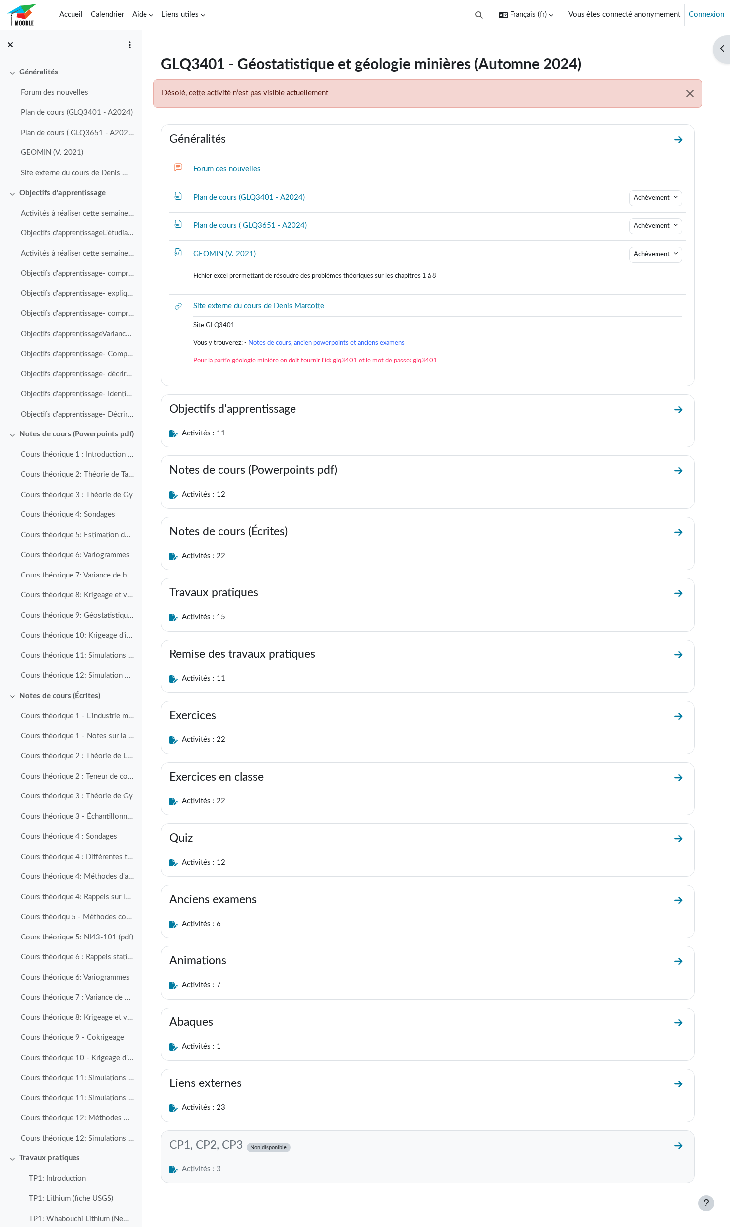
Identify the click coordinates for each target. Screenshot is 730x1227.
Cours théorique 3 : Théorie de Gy (77, 495)
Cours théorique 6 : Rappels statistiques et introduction (77, 957)
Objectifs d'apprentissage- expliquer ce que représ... (77, 293)
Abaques (191, 1022)
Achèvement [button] (652, 197)
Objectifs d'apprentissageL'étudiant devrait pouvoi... (77, 233)
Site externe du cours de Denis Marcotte (77, 173)
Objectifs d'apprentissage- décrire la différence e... (77, 374)
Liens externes (205, 1083)
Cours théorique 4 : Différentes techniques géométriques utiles (77, 857)
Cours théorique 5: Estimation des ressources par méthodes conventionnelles (77, 535)
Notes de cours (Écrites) (59, 696)
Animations (197, 960)
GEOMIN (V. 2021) (52, 152)
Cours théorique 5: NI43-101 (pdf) (77, 937)
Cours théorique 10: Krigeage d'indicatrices (77, 635)
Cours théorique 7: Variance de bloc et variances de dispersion (77, 575)
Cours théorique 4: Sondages (68, 514)
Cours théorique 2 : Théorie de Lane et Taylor (77, 756)
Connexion (706, 14)
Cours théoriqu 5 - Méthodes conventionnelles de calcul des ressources (77, 917)
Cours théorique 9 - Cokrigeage (72, 1037)
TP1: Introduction (57, 1178)
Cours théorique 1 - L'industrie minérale (77, 716)
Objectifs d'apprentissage (62, 193)
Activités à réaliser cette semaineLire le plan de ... (77, 213)
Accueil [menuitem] (71, 14)
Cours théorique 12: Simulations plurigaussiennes (77, 1138)
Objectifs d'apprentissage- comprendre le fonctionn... (77, 273)
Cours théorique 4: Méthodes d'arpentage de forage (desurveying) (77, 876)
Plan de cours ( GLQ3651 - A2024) (77, 133)
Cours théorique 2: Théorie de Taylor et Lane (77, 474)
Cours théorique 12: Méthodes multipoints (77, 1118)
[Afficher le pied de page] (706, 1203)
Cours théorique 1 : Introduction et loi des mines (77, 454)
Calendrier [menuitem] (107, 14)
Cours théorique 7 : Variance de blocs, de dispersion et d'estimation (77, 997)
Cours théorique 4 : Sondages (69, 836)
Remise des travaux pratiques (242, 654)
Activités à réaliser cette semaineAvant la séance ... (77, 253)
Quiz (181, 838)
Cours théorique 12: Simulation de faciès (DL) (77, 675)
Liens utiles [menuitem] (180, 14)
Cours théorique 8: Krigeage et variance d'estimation (77, 595)
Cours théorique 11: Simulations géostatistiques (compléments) (77, 1098)
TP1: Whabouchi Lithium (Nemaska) (81, 1219)
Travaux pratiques (49, 1158)
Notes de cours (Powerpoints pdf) (76, 434)
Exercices (192, 715)
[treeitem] (70, 123)
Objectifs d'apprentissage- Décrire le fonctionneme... (77, 414)
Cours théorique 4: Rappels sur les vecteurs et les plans (77, 897)
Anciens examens (213, 899)
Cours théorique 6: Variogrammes (75, 555)
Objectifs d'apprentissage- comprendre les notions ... (77, 313)
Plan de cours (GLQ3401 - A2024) (77, 112)
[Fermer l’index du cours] (10, 45)
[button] (479, 15)
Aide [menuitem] (139, 14)
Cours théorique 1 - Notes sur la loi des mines (77, 736)
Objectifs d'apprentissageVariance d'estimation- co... (77, 334)
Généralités (38, 72)
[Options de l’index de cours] (130, 45)
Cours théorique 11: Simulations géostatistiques (77, 1078)
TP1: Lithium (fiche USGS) (71, 1198)
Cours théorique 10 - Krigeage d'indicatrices (77, 1058)
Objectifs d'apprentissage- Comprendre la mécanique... (77, 354)
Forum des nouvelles (54, 92)
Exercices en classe (216, 777)
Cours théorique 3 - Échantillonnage (77, 816)
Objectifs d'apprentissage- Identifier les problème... (77, 394)
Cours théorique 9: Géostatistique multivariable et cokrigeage (77, 615)
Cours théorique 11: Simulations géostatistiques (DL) (77, 655)
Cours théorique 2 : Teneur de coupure (77, 776)
